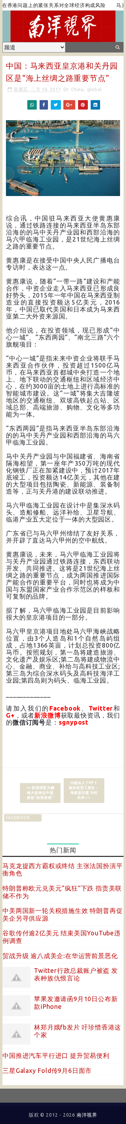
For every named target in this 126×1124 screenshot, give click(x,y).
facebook (18, 817)
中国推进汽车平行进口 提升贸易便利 (56, 1055)
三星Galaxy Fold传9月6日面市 (47, 1070)
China (77, 89)
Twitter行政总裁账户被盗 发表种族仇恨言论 (76, 974)
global (94, 89)
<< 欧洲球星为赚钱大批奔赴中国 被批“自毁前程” (40, 793)
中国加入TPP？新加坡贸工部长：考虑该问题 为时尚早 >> (84, 790)
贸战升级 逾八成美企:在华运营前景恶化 (60, 955)
